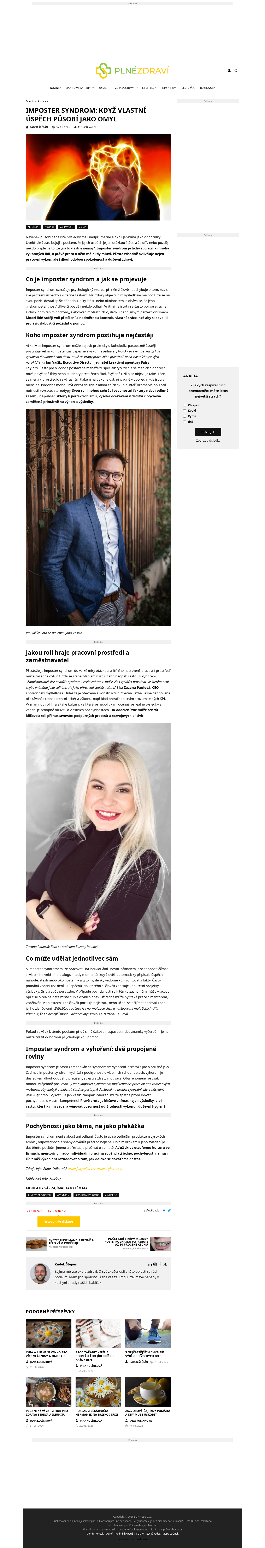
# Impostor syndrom (39, 1195)
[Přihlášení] (229, 70)
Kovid (192, 410)
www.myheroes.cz (110, 1168)
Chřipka (193, 405)
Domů (90, 1533)
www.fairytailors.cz (82, 1168)
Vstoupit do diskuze (58, 1221)
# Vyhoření (111, 1195)
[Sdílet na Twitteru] (169, 1210)
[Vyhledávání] (236, 71)
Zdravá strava (124, 88)
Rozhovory (207, 88)
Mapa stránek (170, 1533)
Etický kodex (153, 1533)
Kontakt (100, 1533)
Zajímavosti (66, 226)
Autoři (109, 1533)
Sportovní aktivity (78, 88)
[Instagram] (155, 1264)
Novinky (55, 88)
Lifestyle (148, 88)
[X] (165, 1264)
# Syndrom (63, 1195)
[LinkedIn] (150, 1264)
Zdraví (103, 88)
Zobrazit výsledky (208, 440)
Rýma (192, 416)
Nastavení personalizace (132, 1539)
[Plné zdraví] (133, 71)
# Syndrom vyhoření (87, 1195)
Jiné (190, 422)
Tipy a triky (169, 88)
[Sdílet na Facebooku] (164, 1210)
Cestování (188, 88)
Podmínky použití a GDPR (130, 1533)
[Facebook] (160, 1264)
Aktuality (33, 226)
